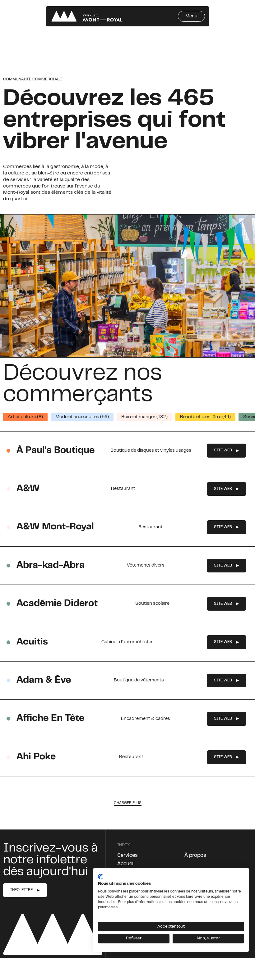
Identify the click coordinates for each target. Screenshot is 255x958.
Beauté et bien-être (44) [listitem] (205, 417)
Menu (191, 16)
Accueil (126, 864)
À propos (195, 855)
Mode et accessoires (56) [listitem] (82, 417)
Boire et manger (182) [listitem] (144, 417)
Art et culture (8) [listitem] (25, 417)
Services (127, 855)
